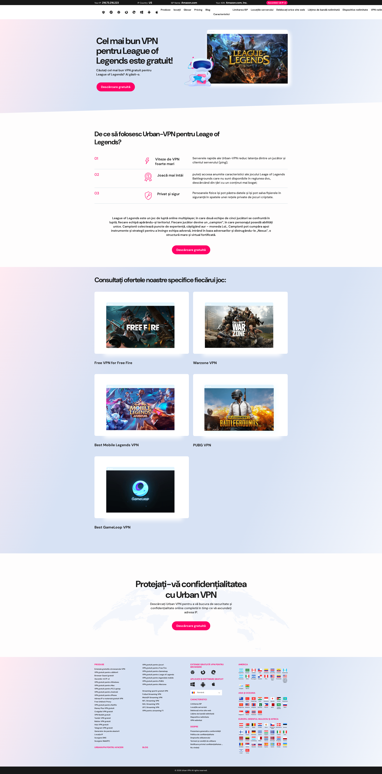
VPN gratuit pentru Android (106, 692)
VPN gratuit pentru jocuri (153, 665)
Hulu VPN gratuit (101, 724)
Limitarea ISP (240, 9)
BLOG (145, 747)
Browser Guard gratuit (104, 675)
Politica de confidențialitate (202, 734)
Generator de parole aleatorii (106, 731)
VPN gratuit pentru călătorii (106, 672)
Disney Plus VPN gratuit (104, 708)
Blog (207, 9)
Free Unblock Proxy (102, 702)
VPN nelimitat (196, 720)
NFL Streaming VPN (150, 701)
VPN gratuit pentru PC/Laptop (107, 689)
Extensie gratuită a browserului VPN (109, 669)
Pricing (198, 9)
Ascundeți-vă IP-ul (277, 2)
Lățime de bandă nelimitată (324, 9)
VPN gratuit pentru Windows (106, 682)
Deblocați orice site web (290, 9)
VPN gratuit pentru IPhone (105, 695)
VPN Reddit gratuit (102, 715)
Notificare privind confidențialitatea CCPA (206, 744)
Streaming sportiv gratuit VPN (155, 691)
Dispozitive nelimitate (355, 9)
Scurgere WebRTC (102, 741)
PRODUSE (99, 664)
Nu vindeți (194, 747)
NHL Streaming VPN (150, 704)
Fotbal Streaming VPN (151, 694)
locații (177, 9)
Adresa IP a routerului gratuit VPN (108, 698)
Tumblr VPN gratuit (102, 718)
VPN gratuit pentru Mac (104, 685)
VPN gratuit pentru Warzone (154, 684)
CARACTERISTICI (198, 699)
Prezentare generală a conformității (205, 731)
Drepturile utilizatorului (200, 738)
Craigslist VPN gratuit (103, 711)
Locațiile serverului (262, 9)
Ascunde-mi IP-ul (102, 679)
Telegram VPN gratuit (103, 728)
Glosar (187, 9)
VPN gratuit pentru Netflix (105, 705)
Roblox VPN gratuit (102, 721)
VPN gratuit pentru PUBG (153, 681)
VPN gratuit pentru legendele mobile (158, 678)
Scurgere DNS (100, 738)
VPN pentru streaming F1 (152, 710)
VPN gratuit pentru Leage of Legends (158, 674)
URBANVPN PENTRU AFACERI (108, 747)
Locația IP (98, 734)
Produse (166, 9)
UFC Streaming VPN (150, 707)
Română (200, 692)
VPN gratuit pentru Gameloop (155, 671)
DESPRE (194, 726)
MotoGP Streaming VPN (152, 697)
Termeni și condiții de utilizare (203, 741)
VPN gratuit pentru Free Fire (154, 668)
